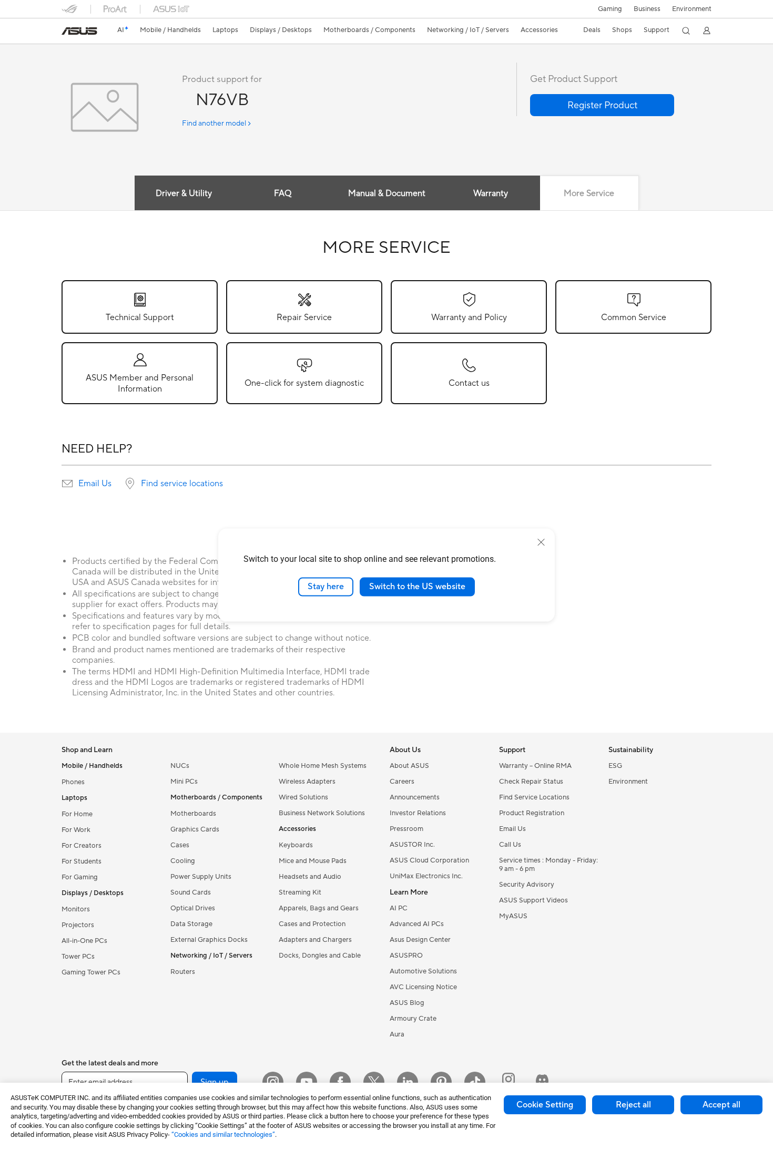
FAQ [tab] (282, 193)
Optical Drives (192, 908)
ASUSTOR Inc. (412, 844)
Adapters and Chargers (315, 940)
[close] (541, 542)
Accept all (721, 1105)
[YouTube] (306, 1082)
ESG (615, 766)
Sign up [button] (214, 1082)
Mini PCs (184, 781)
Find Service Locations (534, 797)
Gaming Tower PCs (91, 972)
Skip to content (68, 32)
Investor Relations (418, 813)
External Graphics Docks (209, 940)
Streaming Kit (300, 892)
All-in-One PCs (84, 941)
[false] (602, 105)
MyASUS (513, 916)
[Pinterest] (441, 1082)
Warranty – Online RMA (535, 766)
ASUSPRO (406, 955)
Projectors (78, 925)
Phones (73, 782)
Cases (179, 845)
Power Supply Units (200, 876)
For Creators (81, 845)
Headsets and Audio (310, 876)
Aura (397, 1034)
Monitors (76, 909)
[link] (79, 31)
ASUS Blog (407, 1003)
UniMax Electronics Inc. (426, 876)
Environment (691, 9)
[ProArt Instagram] (508, 1082)
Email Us (94, 483)
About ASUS (409, 766)
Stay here (326, 586)
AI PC (399, 908)
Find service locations (182, 483)
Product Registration (531, 813)
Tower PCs (78, 956)
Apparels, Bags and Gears (319, 908)
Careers (402, 781)
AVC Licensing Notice (423, 987)
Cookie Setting (544, 1105)
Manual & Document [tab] (386, 193)
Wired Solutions (303, 797)
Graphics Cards (194, 829)
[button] (610, 9)
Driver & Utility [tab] (184, 193)
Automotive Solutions (423, 971)
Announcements (415, 797)
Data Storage (191, 924)
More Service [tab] (589, 193)
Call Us (510, 844)
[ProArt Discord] (542, 1082)
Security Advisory (526, 884)
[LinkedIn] (407, 1082)
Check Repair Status (531, 781)
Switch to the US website (417, 586)
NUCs (179, 766)
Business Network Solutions (322, 813)
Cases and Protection (312, 924)
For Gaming (80, 877)
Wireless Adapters (307, 781)
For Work (76, 830)
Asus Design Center (420, 940)
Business (647, 9)
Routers (182, 972)
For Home (77, 814)
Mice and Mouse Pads (313, 861)
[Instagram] (272, 1082)
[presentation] (67, 483)
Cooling (182, 861)
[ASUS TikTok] (474, 1082)
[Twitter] (373, 1082)
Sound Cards (190, 892)
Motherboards (193, 813)
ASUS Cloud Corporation (429, 860)
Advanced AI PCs (417, 924)
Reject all (633, 1105)
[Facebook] (340, 1082)
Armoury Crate (413, 1018)
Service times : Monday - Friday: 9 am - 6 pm (548, 864)
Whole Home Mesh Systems (323, 766)
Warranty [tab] (490, 193)
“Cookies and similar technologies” (223, 1134)
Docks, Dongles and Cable (320, 955)
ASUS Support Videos (533, 900)
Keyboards (296, 845)
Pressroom (406, 829)
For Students (81, 861)
